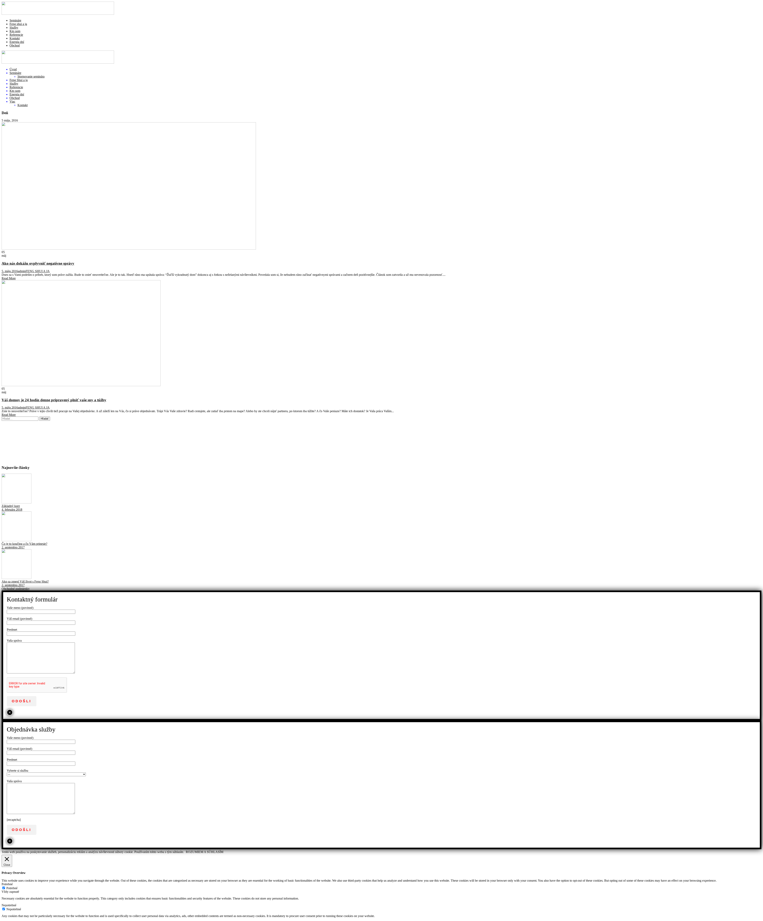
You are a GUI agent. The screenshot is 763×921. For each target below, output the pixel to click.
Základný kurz (11, 506)
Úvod (13, 69)
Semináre (15, 20)
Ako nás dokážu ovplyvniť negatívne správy (38, 263)
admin (22, 271)
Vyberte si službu (17, 770)
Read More (9, 278)
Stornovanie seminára (31, 76)
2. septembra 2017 (13, 547)
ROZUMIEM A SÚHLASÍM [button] (204, 852)
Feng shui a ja (18, 24)
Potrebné (11, 888)
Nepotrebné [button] (9, 905)
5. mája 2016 (10, 271)
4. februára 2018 (12, 509)
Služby (14, 27)
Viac (12, 101)
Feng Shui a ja (19, 80)
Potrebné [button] (7, 884)
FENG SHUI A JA (38, 271)
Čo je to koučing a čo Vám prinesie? (24, 543)
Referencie (16, 34)
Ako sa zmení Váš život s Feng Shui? (25, 581)
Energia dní (17, 42)
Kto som (15, 31)
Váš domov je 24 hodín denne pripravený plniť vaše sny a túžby (54, 400)
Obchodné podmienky (16, 588)
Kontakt (15, 38)
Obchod (15, 45)
